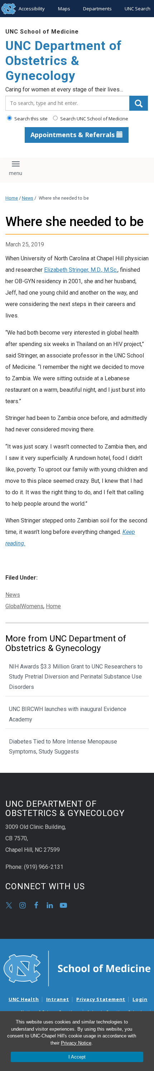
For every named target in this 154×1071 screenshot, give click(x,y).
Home (11, 198)
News (27, 198)
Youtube (63, 905)
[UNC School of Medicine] (77, 968)
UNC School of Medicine (42, 31)
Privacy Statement (100, 999)
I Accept (77, 1057)
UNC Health (24, 999)
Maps (64, 8)
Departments (97, 8)
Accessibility (32, 8)
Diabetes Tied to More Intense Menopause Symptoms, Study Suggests (63, 746)
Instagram (22, 905)
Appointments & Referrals (73, 134)
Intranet (57, 999)
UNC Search (137, 8)
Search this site (30, 118)
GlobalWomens (24, 606)
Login (140, 999)
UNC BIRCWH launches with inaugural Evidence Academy (67, 714)
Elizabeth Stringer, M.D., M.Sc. (80, 269)
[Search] (138, 103)
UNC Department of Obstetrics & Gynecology (63, 61)
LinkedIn (49, 905)
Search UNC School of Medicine (93, 118)
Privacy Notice (76, 1043)
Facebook (36, 905)
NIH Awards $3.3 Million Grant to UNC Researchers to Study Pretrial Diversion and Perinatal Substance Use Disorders (76, 677)
